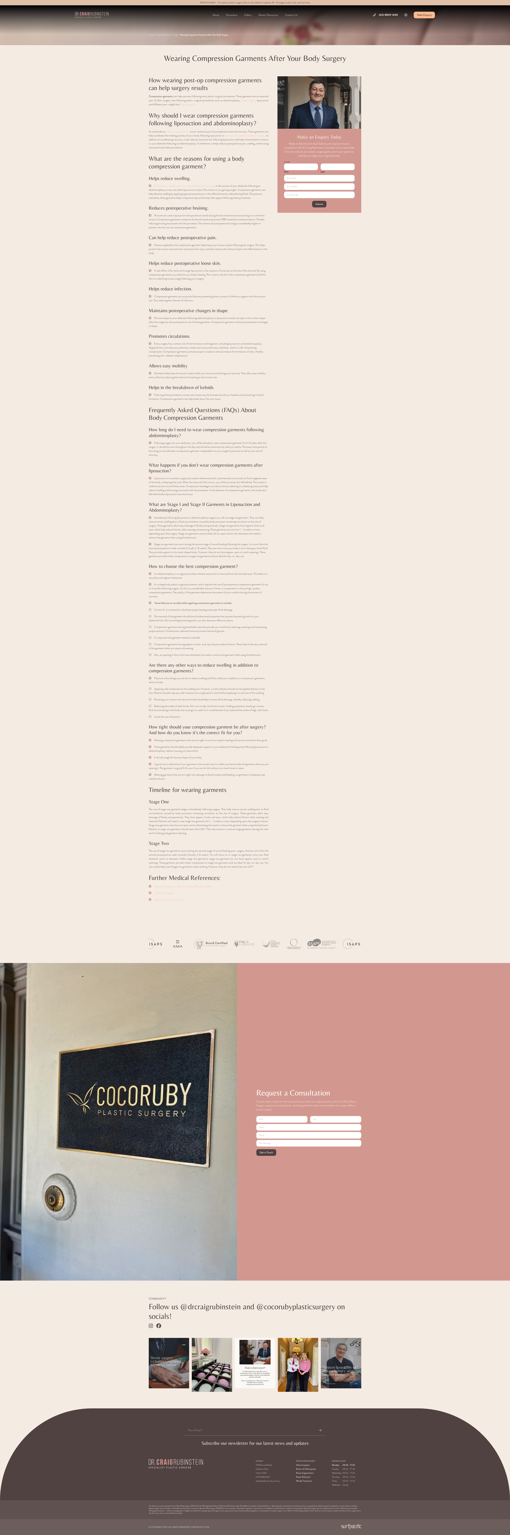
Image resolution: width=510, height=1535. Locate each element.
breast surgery (248, 100)
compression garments (178, 131)
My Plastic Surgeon (164, 893)
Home (151, 34)
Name (287, 162)
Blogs (176, 34)
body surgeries (187, 104)
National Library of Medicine (169, 899)
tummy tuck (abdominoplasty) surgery (245, 135)
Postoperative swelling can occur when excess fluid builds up (184, 186)
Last (323, 171)
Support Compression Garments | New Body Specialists (182, 886)
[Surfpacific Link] (351, 1527)
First (286, 171)
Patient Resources (163, 34)
